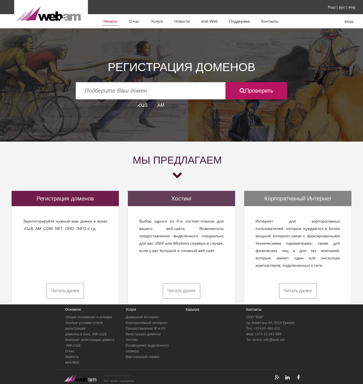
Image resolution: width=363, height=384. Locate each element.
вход (349, 21)
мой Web (209, 21)
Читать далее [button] (65, 290)
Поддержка (239, 21)
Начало (110, 21)
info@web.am (274, 340)
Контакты (269, 21)
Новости (182, 21)
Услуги (157, 21)
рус (342, 7)
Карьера (192, 310)
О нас (134, 21)
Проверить (259, 91)
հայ (331, 7)
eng (352, 7)
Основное (73, 310)
